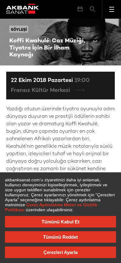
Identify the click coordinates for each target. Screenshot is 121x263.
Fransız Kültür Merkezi (41, 90)
